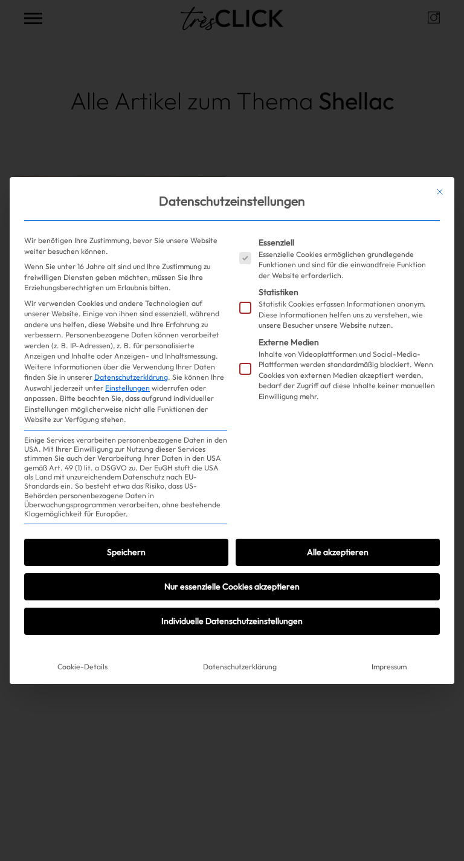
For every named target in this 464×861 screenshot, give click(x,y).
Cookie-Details (82, 666)
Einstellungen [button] (127, 387)
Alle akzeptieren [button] (338, 552)
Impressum (389, 666)
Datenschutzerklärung (131, 377)
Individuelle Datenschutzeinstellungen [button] (232, 621)
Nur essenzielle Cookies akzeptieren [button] (232, 586)
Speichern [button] (126, 552)
